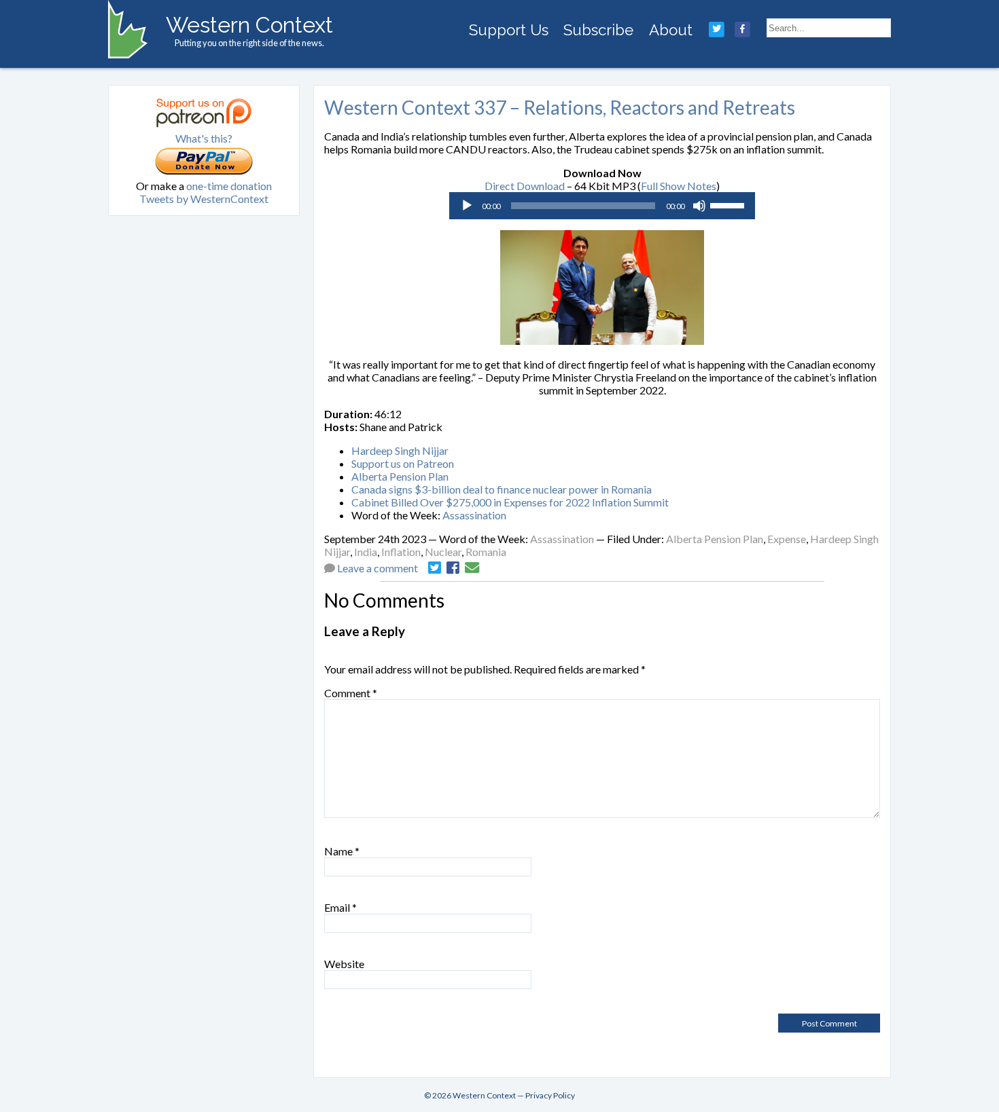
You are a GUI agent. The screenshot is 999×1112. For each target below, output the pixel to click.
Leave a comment (377, 567)
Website (344, 963)
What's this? (203, 138)
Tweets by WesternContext (203, 198)
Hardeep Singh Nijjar (400, 450)
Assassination (474, 514)
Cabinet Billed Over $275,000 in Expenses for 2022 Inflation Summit (510, 502)
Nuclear (443, 551)
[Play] (467, 205)
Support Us (508, 30)
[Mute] (699, 205)
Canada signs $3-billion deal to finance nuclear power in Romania (501, 489)
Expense (786, 538)
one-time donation (229, 185)
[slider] (729, 204)
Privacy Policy (550, 1095)
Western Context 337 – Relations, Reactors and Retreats (559, 107)
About (671, 30)
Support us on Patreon (402, 463)
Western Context (249, 24)
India (365, 551)
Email (340, 907)
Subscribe (598, 30)
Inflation (401, 551)
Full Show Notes (678, 185)
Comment (350, 692)
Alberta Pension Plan (400, 476)
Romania (486, 551)
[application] (602, 205)
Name (342, 851)
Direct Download (525, 185)
